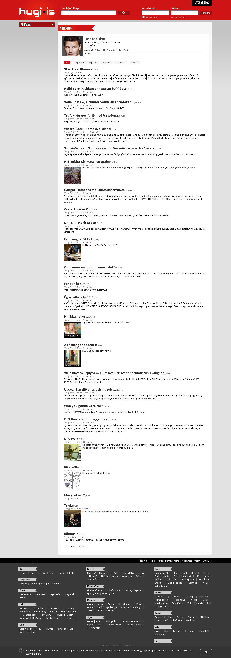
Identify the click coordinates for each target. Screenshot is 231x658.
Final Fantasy (40, 611)
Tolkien (98, 50)
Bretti (184, 573)
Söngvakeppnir (164, 606)
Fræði (22, 590)
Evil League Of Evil (78, 239)
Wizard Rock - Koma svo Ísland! (87, 129)
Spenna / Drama (133, 624)
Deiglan (23, 583)
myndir (106, 62)
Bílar (157, 631)
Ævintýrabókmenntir (107, 610)
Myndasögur (112, 607)
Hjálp (152, 560)
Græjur (191, 617)
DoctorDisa (94, 38)
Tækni (158, 613)
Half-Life (53, 611)
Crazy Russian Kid (77, 209)
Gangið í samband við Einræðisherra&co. (95, 190)
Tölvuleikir (70, 618)
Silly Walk (71, 439)
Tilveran (31, 632)
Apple (158, 617)
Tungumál (69, 594)
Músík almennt (162, 603)
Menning (91, 600)
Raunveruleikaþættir (131, 621)
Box (176, 573)
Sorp (115, 50)
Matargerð (127, 576)
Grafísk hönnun (94, 590)
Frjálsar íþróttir (162, 576)
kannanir (120, 62)
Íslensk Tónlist (161, 599)
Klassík (194, 599)
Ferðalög (115, 573)
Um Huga (207, 560)
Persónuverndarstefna (168, 560)
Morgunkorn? (74, 495)
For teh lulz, (73, 284)
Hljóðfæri (204, 596)
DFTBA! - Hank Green (80, 223)
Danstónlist (160, 596)
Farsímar (168, 617)
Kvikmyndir (111, 621)
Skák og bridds (175, 582)
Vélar (157, 627)
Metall (206, 599)
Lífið (22, 624)
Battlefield (24, 608)
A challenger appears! (80, 345)
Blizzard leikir (39, 608)
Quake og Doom (65, 614)
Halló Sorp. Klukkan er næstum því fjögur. (96, 89)
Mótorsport (160, 634)
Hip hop (190, 596)
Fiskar (22, 573)
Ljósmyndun (93, 593)
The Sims (107, 50)
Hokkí (206, 576)
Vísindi (23, 597)
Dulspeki (103, 573)
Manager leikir (29, 614)
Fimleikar (205, 573)
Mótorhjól (204, 631)
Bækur (111, 604)
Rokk (209, 603)
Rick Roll (70, 467)
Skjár (89, 617)
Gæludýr (42, 573)
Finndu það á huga (70, 8)
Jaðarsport (172, 579)
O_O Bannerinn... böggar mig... (87, 419)
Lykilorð (175, 8)
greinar (80, 62)
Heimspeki (40, 594)
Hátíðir (39, 628)
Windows (190, 620)
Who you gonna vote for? (83, 406)
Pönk (189, 603)
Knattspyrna (188, 579)
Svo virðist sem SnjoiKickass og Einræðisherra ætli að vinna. (109, 148)
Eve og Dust (25, 611)
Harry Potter (124, 50)
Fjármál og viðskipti (39, 583)
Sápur (90, 624)
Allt (67, 62)
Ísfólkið (138, 604)
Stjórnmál (56, 583)
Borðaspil (54, 608)
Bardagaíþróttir (162, 573)
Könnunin (71, 534)
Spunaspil (24, 618)
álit (135, 62)
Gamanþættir (93, 621)
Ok (205, 652)
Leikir (22, 604)
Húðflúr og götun (109, 576)
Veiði (205, 582)
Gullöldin (175, 596)
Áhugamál (26, 24)
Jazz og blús (179, 599)
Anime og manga (95, 604)
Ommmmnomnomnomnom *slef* (89, 267)
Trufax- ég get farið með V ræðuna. (91, 115)
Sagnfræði (55, 594)
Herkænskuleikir (68, 611)
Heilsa (141, 573)
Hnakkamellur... (76, 316)
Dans (193, 573)
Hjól (198, 576)
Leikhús (90, 607)
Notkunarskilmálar (191, 560)
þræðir (93, 62)
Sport (157, 569)
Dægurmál (25, 579)
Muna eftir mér (152, 17)
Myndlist (125, 607)
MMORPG (46, 614)
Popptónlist (177, 603)
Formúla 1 (178, 631)
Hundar (62, 573)
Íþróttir (158, 579)
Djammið (91, 573)
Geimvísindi (25, 594)
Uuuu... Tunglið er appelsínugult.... (90, 389)
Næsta (80, 546)
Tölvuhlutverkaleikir (53, 618)
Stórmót (193, 582)
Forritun (180, 617)
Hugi (157, 641)
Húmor (68, 537)
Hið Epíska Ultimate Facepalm (87, 162)
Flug (166, 631)
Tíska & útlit (92, 579)
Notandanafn (148, 8)
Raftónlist (198, 603)
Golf (176, 576)
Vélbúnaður (177, 620)
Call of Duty (68, 608)
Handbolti (186, 576)
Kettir (71, 573)
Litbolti (158, 582)
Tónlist (158, 592)
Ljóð (100, 607)
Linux (157, 620)
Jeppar (191, 631)
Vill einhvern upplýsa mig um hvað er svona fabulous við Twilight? (114, 373)
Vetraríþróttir (161, 586)
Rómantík (61, 628)
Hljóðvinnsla (114, 590)
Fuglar (31, 573)
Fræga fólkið (70, 508)
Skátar (139, 576)
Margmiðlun (93, 586)
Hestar (52, 573)
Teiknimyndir (93, 627)
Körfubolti (204, 579)
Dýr (21, 569)
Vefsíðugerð (108, 593)
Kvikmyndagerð (133, 590)
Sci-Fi (67, 72)
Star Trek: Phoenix (78, 69)
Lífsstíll (90, 569)
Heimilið (93, 576)
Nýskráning (202, 3)
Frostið (143, 560)
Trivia (68, 505)
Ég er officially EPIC (79, 297)
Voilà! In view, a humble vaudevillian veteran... (99, 102)
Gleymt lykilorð (178, 17)
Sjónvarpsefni (114, 624)
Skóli (72, 628)
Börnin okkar (26, 628)
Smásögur (137, 607)
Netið (165, 620)
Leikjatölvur (204, 617)
